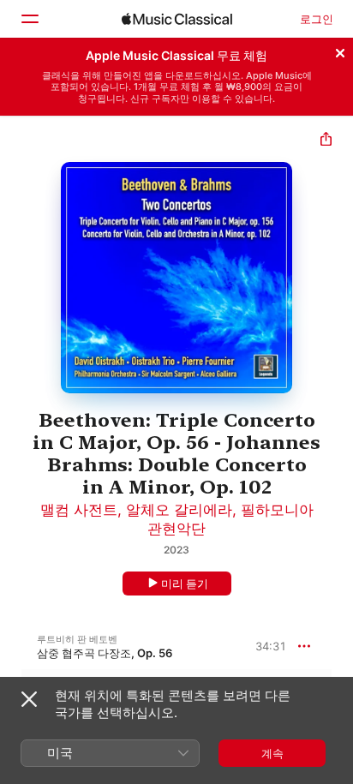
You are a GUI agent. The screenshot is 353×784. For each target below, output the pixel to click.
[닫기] (340, 50)
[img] (177, 19)
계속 (272, 753)
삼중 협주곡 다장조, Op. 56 (104, 653)
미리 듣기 (184, 583)
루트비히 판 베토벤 (77, 639)
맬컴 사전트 (78, 509)
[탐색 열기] (29, 19)
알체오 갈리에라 (179, 509)
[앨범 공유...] (326, 141)
